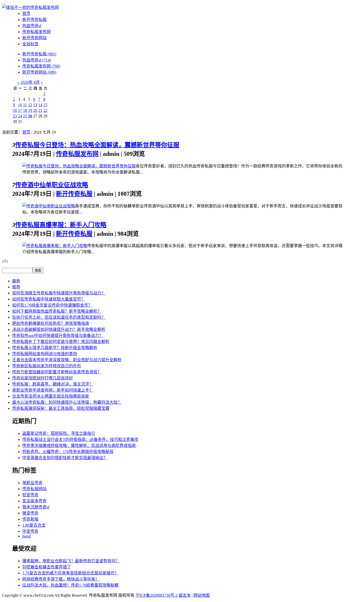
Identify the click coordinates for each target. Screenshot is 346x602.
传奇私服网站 (34, 489)
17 (20, 110)
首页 (26, 13)
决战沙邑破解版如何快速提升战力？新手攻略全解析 (58, 329)
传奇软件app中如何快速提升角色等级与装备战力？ (57, 335)
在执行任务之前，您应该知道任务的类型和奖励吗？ (58, 317)
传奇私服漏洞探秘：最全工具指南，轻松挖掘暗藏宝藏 (60, 408)
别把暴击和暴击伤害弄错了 (46, 567)
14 (40, 105)
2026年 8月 (30, 82)
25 (25, 116)
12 (30, 105)
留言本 (185, 595)
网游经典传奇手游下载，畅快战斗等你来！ (60, 579)
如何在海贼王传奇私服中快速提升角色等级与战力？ (58, 293)
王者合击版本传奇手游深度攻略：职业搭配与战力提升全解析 (67, 360)
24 (20, 116)
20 (35, 110)
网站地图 (202, 595)
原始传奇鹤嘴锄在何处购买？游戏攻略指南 (50, 323)
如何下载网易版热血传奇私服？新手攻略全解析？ (56, 311)
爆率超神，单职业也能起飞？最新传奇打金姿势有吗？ (71, 561)
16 (15, 110)
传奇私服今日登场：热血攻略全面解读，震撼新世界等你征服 (97, 145)
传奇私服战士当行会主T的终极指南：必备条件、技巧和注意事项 (80, 439)
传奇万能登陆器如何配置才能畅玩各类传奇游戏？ (56, 372)
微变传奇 (30, 513)
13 (35, 105)
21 (40, 110)
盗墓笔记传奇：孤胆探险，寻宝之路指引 (58, 433)
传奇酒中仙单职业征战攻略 (51, 185)
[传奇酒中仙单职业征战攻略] (48, 206)
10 (20, 105)
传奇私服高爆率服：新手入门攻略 (60, 225)
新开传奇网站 (34, 38)
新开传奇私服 (34, 19)
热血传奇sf (31, 26)
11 (25, 105)
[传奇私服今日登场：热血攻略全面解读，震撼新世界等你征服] (79, 166)
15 (45, 105)
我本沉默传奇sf (35, 507)
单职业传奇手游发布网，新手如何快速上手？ (52, 390)
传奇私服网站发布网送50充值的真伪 (44, 354)
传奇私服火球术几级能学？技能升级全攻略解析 (54, 348)
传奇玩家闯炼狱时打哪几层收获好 (42, 378)
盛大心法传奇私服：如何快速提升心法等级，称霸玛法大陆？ (67, 402)
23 (15, 116)
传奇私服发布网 (36, 32)
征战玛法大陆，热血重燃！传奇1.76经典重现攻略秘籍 (70, 585)
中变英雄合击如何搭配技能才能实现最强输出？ (64, 458)
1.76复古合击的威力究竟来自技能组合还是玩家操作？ (70, 573)
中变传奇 (30, 531)
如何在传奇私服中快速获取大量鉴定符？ (48, 299)
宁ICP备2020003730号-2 (157, 595)
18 (25, 110)
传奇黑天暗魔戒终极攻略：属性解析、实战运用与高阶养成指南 (79, 445)
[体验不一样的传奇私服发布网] (30, 7)
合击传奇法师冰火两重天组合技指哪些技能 (50, 396)
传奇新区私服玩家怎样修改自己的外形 (46, 366)
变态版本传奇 (34, 501)
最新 (16, 281)
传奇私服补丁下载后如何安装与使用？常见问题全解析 (60, 341)
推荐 (16, 287)
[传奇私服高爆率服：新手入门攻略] (54, 246)
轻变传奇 (30, 495)
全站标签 (30, 44)
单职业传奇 (32, 483)
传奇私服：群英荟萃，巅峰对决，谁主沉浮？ (52, 384)
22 (45, 110)
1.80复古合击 (34, 525)
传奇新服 (30, 519)
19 (30, 110)
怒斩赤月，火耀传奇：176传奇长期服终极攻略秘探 (67, 451)
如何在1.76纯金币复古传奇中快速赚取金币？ (52, 305)
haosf (26, 536)
